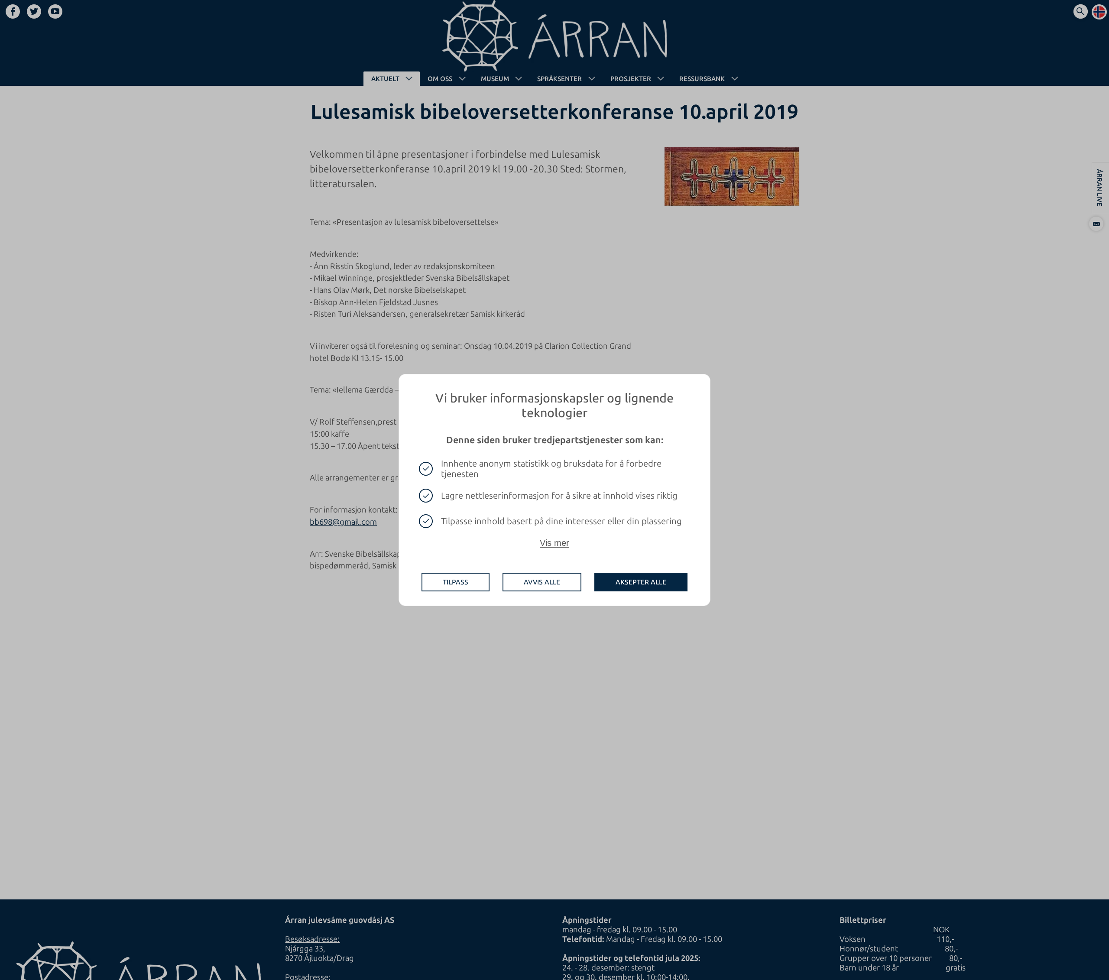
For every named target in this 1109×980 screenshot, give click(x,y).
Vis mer (554, 543)
